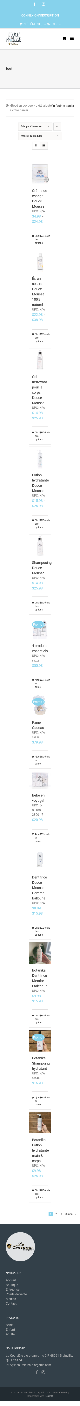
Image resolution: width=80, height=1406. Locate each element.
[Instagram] (43, 1372)
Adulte (10, 1334)
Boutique (12, 1285)
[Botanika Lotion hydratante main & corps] (40, 1123)
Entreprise (12, 1289)
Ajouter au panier (37, 683)
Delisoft (49, 1396)
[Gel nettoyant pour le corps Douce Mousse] (40, 359)
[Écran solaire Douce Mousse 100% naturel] (40, 261)
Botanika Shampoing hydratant (41, 1063)
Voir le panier (65, 106)
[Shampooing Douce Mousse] (40, 545)
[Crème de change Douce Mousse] (40, 172)
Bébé (9, 1325)
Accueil (11, 1280)
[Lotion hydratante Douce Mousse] (40, 457)
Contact (11, 1303)
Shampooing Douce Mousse (42, 568)
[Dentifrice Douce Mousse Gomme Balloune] (40, 859)
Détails (45, 236)
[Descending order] (57, 127)
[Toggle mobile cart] (64, 38)
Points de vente (16, 1294)
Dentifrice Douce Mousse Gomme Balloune (39, 887)
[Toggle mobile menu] (72, 38)
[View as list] (44, 145)
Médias (11, 1299)
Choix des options (37, 239)
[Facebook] (37, 1372)
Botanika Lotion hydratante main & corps (40, 1150)
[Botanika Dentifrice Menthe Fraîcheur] (40, 953)
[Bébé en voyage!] (40, 780)
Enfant (10, 1329)
